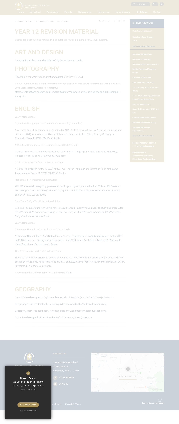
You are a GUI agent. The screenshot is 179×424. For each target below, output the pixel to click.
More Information (28, 390)
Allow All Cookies (28, 405)
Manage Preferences (28, 410)
